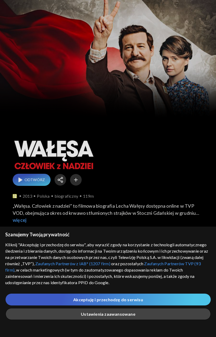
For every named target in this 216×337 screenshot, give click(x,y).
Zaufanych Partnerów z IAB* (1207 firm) (72, 263)
